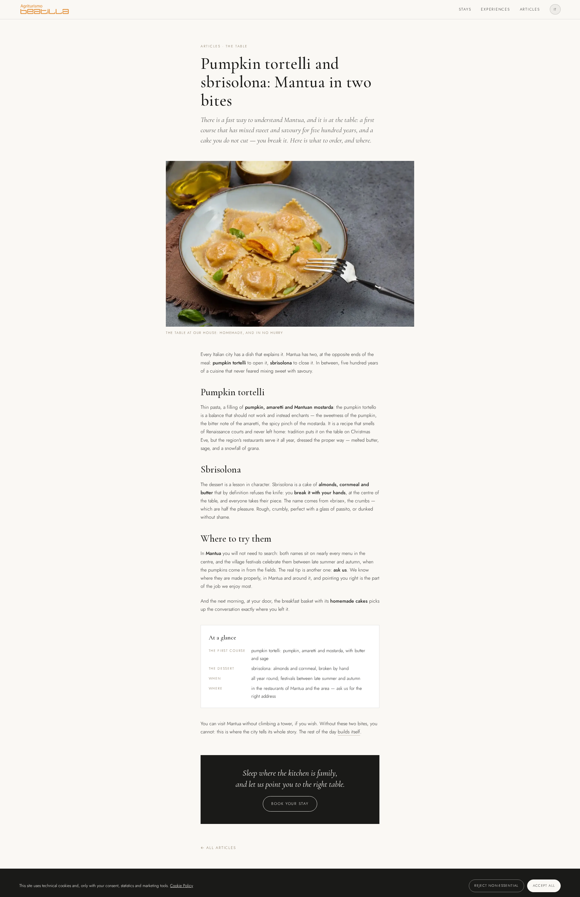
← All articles (218, 848)
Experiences (495, 9)
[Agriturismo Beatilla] (44, 9)
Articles (530, 9)
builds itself (349, 731)
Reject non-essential (496, 885)
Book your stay (289, 803)
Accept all (544, 885)
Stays (465, 9)
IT (555, 9)
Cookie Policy (181, 886)
